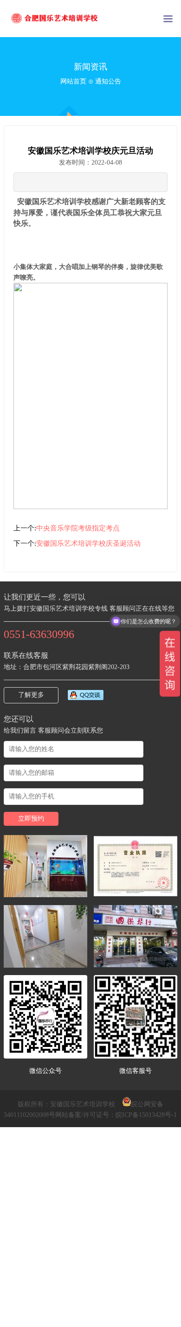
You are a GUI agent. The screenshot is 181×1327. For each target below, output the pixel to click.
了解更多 (31, 694)
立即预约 (31, 818)
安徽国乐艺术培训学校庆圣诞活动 (88, 543)
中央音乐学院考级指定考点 (78, 528)
